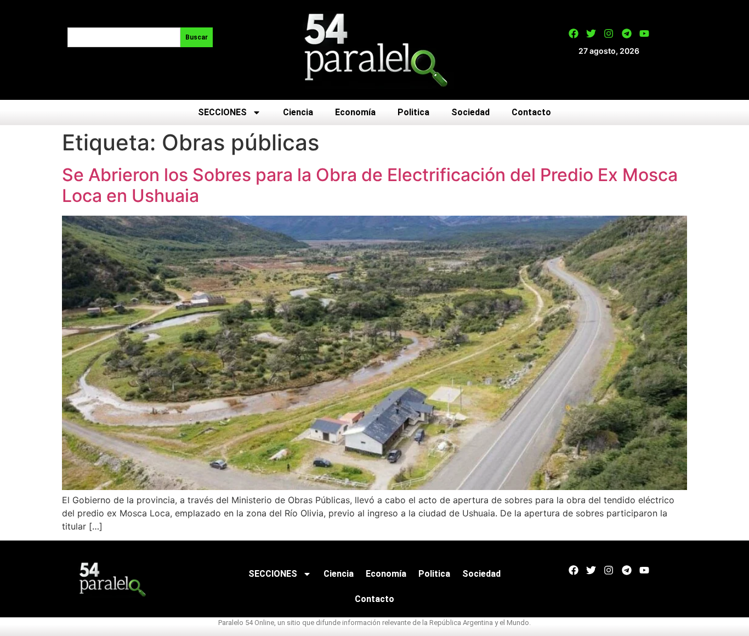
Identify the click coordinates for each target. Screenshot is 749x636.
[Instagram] (608, 33)
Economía (355, 112)
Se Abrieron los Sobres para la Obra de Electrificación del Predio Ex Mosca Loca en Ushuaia (370, 185)
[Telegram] (626, 33)
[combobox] (123, 37)
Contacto (531, 112)
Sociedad (470, 112)
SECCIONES (222, 112)
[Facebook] (573, 33)
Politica (413, 112)
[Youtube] (644, 33)
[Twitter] (591, 33)
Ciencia (298, 112)
